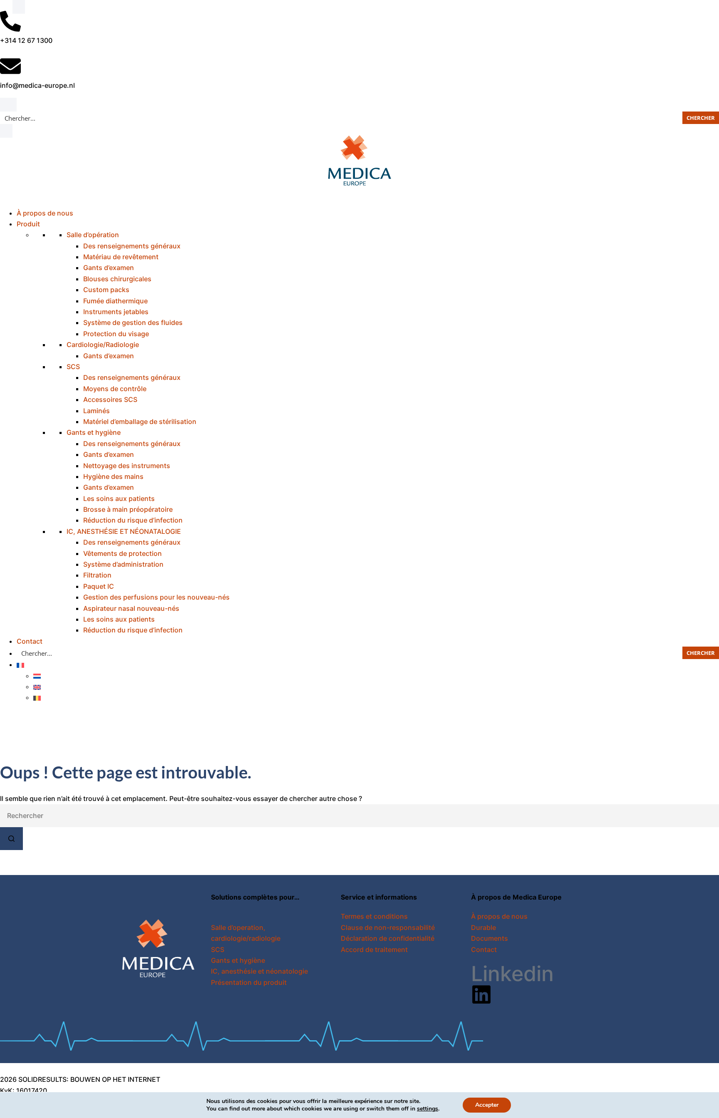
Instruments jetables (116, 311)
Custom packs (106, 289)
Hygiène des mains (113, 476)
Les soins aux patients (119, 498)
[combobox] (359, 815)
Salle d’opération (93, 235)
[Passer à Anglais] (37, 686)
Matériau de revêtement (121, 257)
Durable (483, 927)
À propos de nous (45, 213)
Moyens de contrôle (114, 388)
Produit (28, 224)
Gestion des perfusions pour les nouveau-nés (156, 597)
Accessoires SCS (110, 399)
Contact (29, 641)
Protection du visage (116, 334)
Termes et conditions (374, 916)
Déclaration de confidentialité (387, 938)
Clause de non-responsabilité (388, 927)
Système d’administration (123, 564)
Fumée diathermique (115, 301)
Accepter (486, 1105)
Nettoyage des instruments (126, 465)
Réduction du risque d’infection (133, 520)
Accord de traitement (374, 949)
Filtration (97, 575)
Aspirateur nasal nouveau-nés (131, 608)
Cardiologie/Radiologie (103, 344)
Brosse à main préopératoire (128, 509)
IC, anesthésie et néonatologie (259, 971)
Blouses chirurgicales (117, 279)
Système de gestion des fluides (133, 322)
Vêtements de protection (122, 553)
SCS (73, 366)
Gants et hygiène (94, 432)
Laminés (96, 411)
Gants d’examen (108, 267)
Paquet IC (98, 586)
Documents (489, 938)
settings (427, 1109)
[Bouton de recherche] (11, 838)
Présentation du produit (249, 982)
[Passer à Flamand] (37, 697)
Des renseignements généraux (132, 246)
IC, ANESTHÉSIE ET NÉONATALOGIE (124, 531)
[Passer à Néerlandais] (37, 676)
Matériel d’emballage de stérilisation (139, 421)
